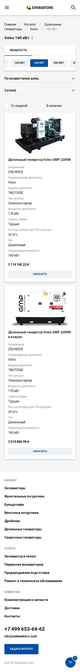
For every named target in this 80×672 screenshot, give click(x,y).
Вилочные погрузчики (21, 513)
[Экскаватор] (40, 7)
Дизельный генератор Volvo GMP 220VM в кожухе (39, 334)
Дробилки (12, 521)
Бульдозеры (14, 504)
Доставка (12, 608)
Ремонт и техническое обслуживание (33, 581)
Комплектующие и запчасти (26, 600)
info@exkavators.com (20, 636)
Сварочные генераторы (22, 537)
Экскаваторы (14, 488)
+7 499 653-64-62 (24, 629)
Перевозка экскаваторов (23, 564)
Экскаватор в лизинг (20, 556)
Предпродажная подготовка (26, 573)
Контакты (12, 616)
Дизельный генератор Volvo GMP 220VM (39, 159)
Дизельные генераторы (23, 529)
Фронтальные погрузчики (24, 496)
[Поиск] (73, 8)
